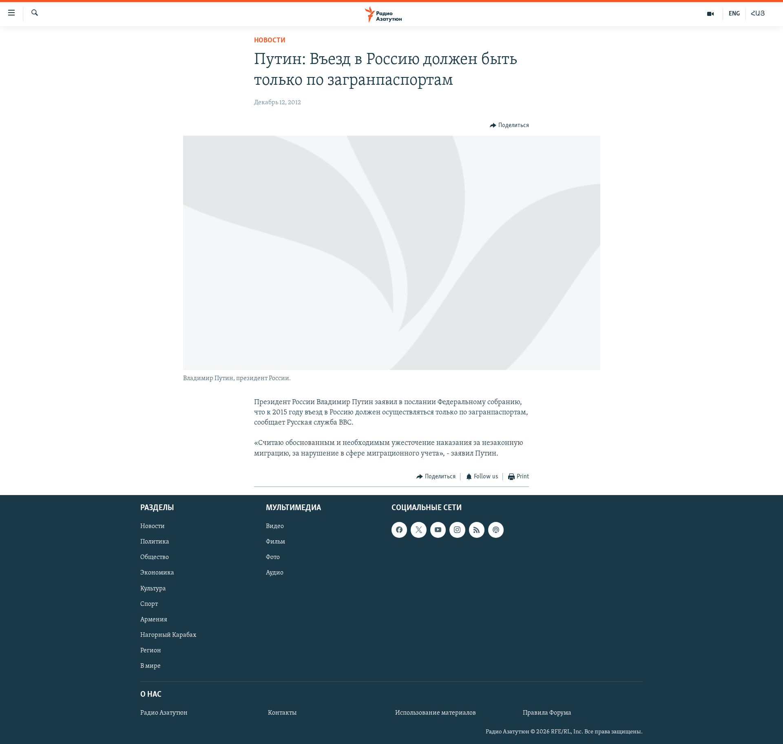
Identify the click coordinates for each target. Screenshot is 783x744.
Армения (153, 619)
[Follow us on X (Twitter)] (418, 530)
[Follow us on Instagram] (457, 530)
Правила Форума (547, 713)
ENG (734, 14)
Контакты (282, 713)
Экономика (157, 573)
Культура (153, 589)
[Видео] (710, 14)
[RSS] (476, 530)
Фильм (275, 542)
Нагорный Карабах (168, 635)
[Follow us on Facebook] (399, 530)
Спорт (149, 604)
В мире (150, 666)
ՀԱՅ (758, 14)
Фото (273, 558)
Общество (154, 558)
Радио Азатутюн (164, 713)
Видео (275, 527)
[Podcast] (496, 530)
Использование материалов (435, 713)
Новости (269, 40)
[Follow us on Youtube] (438, 530)
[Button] (509, 125)
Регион (150, 650)
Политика (154, 542)
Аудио (274, 573)
